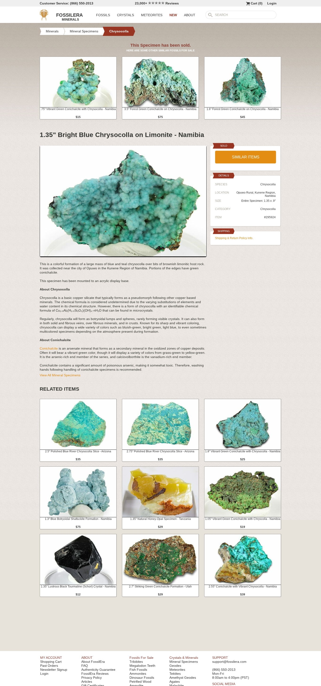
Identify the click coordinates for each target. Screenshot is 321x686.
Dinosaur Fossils (141, 677)
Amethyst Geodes (182, 677)
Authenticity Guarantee (98, 669)
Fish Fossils (138, 669)
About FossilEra (93, 661)
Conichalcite (49, 348)
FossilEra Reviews (95, 673)
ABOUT (189, 15)
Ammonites (137, 673)
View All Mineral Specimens (60, 375)
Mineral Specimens (183, 661)
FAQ (84, 665)
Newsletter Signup (53, 669)
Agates (174, 681)
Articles (86, 681)
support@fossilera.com (229, 661)
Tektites (175, 673)
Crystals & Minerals (183, 657)
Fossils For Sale (141, 657)
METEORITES (151, 15)
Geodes (175, 665)
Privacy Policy (91, 677)
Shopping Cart (51, 661)
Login (272, 3)
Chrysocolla (268, 209)
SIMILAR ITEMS (245, 157)
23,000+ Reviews (157, 3)
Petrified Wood (140, 681)
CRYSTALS (125, 15)
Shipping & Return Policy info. (234, 238)
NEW (173, 15)
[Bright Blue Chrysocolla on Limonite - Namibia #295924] (123, 255)
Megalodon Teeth (142, 665)
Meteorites (177, 669)
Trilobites (136, 661)
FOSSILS (103, 15)
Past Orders (49, 665)
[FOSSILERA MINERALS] (44, 19)
